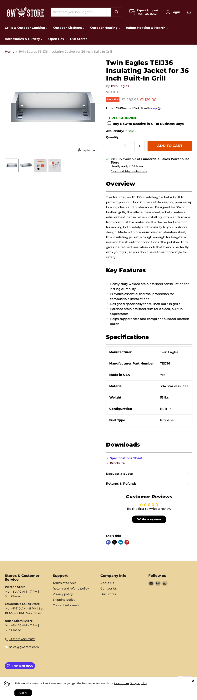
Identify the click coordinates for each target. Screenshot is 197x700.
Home (9, 51)
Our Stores (78, 39)
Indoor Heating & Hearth (146, 28)
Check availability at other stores (129, 171)
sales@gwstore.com (24, 647)
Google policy (138, 683)
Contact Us (108, 588)
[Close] (193, 681)
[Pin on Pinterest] (126, 542)
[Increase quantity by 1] (139, 146)
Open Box (56, 39)
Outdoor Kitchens (68, 28)
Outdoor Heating (104, 28)
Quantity (112, 137)
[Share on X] (114, 542)
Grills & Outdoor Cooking (25, 28)
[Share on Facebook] (108, 542)
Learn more (121, 683)
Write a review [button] (149, 519)
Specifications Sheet (126, 458)
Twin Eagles (120, 86)
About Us (107, 583)
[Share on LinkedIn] (120, 542)
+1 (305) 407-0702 (22, 639)
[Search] (116, 12)
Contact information (68, 605)
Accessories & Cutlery (23, 39)
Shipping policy (64, 599)
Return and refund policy (71, 588)
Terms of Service (65, 583)
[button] (174, 12)
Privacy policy (63, 594)
